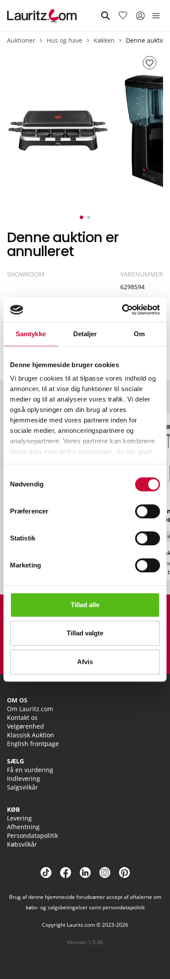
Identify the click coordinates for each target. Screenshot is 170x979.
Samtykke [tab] (31, 334)
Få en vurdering (30, 770)
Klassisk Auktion (30, 735)
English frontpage (33, 743)
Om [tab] (139, 334)
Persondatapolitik (32, 835)
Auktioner (21, 40)
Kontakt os (22, 717)
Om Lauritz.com (30, 709)
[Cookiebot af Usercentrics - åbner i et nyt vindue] (122, 309)
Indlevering (23, 778)
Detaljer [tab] (85, 334)
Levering (19, 818)
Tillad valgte (85, 633)
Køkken (104, 40)
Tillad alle (85, 604)
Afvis (85, 661)
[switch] (147, 511)
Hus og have (64, 40)
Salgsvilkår (22, 787)
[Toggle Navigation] (156, 15)
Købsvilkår (22, 844)
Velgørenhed (25, 726)
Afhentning (23, 827)
